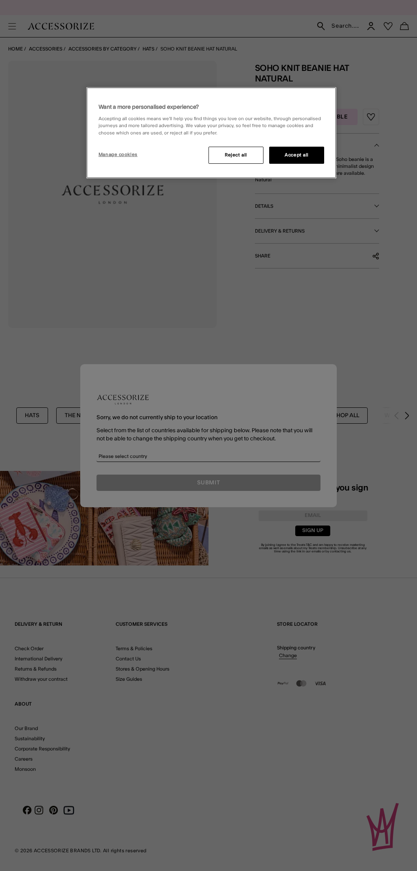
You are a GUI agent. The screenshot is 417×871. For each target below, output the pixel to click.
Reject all (236, 155)
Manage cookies (118, 154)
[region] (211, 132)
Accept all (297, 155)
